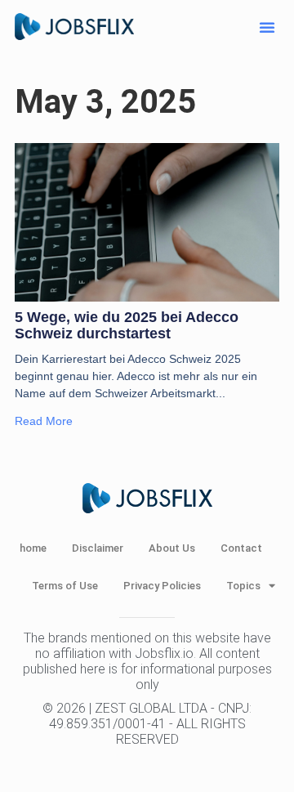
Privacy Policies (162, 585)
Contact (241, 548)
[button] (267, 27)
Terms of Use (65, 585)
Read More (44, 420)
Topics (243, 585)
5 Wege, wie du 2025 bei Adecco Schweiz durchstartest (126, 325)
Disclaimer (97, 548)
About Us (172, 548)
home (33, 548)
